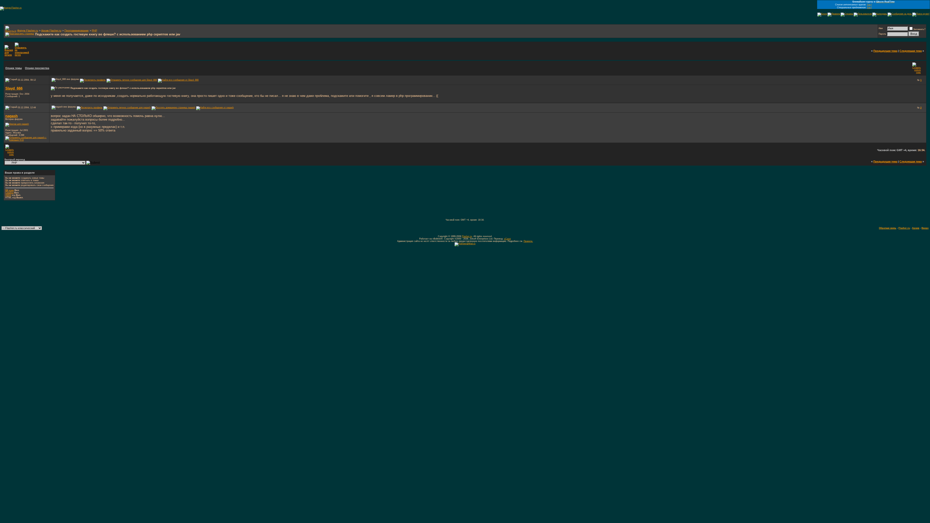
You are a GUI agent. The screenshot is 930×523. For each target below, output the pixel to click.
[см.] (869, 4)
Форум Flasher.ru (27, 30)
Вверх (925, 228)
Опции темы (13, 68)
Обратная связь (887, 228)
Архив (915, 228)
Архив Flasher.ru (51, 30)
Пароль (882, 34)
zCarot (507, 239)
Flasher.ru (904, 228)
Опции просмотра (37, 68)
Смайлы (9, 193)
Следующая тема (910, 50)
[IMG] (8, 195)
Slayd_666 (14, 88)
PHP (94, 30)
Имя (881, 28)
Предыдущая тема (885, 50)
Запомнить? (919, 29)
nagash (11, 116)
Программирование (76, 30)
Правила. (528, 241)
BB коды (9, 190)
